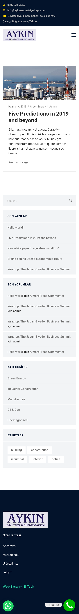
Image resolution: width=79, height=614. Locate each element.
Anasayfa (9, 546)
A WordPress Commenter (47, 296)
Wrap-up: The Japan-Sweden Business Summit (39, 269)
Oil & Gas (14, 409)
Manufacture (16, 399)
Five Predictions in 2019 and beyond (32, 238)
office (56, 459)
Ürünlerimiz (10, 563)
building (16, 450)
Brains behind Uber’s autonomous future (35, 259)
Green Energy (38, 106)
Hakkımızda (11, 555)
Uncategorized (18, 420)
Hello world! (16, 227)
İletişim (7, 572)
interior (38, 459)
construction (39, 450)
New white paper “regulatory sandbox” (33, 248)
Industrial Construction (23, 389)
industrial (17, 459)
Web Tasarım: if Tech (18, 586)
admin (53, 106)
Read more (16, 162)
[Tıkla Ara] (69, 605)
